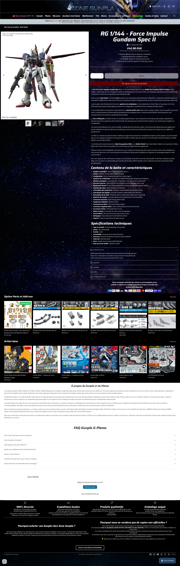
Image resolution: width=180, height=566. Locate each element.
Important (96, 267)
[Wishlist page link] (173, 6)
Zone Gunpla (14, 554)
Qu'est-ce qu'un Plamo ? (12, 454)
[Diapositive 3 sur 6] (41, 123)
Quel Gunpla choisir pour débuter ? (15, 445)
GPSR (95, 272)
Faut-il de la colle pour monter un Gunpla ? (18, 435)
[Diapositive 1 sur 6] (28, 123)
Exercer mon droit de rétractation (90, 547)
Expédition (96, 263)
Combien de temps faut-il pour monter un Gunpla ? (20, 459)
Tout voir (173, 297)
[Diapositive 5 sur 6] (55, 123)
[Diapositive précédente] (3, 75)
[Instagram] (154, 554)
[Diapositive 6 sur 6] (61, 123)
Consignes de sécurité (99, 277)
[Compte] (164, 6)
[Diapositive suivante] (86, 75)
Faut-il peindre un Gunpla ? (13, 440)
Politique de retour (98, 250)
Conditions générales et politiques (90, 554)
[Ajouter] (28, 325)
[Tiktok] (161, 554)
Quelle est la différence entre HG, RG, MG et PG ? (20, 449)
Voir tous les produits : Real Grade (16, 27)
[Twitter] (165, 554)
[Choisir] (57, 370)
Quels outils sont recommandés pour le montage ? (20, 463)
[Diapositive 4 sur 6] (48, 123)
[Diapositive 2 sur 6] (35, 123)
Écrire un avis (90, 487)
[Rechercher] (174, 16)
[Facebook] (150, 554)
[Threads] (169, 554)
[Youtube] (158, 554)
